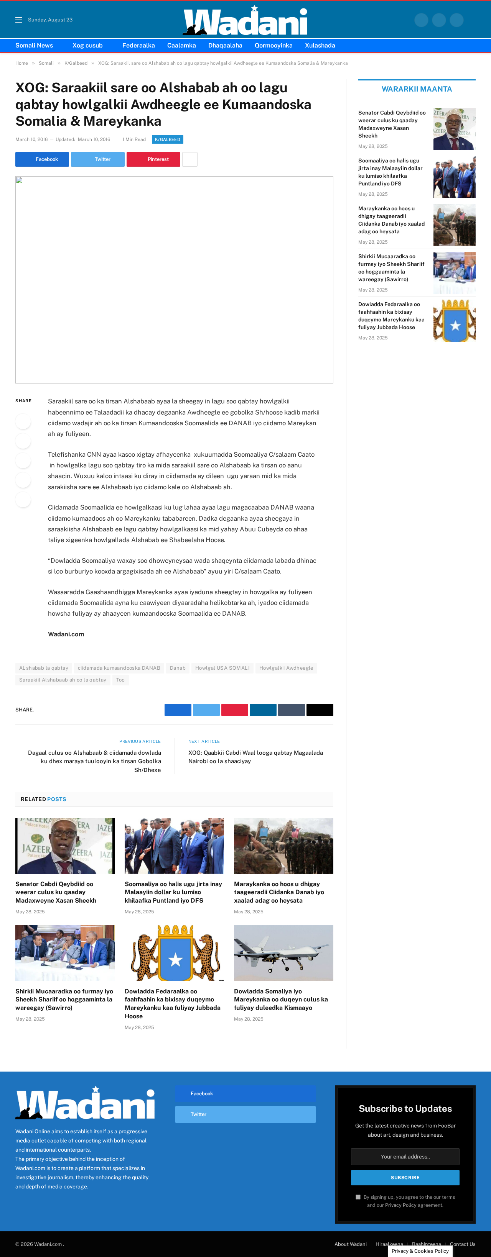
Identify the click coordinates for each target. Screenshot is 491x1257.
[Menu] (18, 20)
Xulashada (320, 45)
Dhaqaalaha (225, 45)
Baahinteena (426, 1244)
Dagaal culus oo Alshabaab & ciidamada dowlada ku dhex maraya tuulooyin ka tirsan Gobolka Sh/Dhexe (94, 761)
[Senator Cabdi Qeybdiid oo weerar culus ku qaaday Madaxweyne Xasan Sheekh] (65, 846)
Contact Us (463, 1244)
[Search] (473, 20)
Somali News (34, 45)
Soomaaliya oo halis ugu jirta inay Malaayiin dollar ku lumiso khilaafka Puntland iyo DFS (173, 892)
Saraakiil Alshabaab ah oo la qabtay (63, 680)
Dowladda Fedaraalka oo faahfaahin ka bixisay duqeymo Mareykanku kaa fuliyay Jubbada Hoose (173, 1004)
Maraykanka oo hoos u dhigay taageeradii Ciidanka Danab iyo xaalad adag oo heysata (279, 892)
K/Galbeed (167, 139)
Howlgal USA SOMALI (222, 668)
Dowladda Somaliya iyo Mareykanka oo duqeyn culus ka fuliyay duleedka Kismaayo (281, 1000)
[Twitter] (23, 441)
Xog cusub (87, 45)
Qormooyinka (274, 45)
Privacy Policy (401, 1205)
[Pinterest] (23, 480)
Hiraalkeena (389, 1244)
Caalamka (181, 45)
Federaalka (138, 45)
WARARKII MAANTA (417, 89)
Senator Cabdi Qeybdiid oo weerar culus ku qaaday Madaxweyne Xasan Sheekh (55, 892)
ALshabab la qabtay (43, 668)
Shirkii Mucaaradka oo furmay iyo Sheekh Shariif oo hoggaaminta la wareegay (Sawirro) (64, 1000)
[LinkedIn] (23, 460)
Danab (178, 668)
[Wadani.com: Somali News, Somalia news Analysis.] (245, 20)
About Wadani (350, 1244)
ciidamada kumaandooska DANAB (119, 668)
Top (120, 680)
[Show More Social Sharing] (190, 159)
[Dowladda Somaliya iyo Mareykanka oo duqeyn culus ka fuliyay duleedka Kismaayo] (283, 953)
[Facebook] (23, 421)
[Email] (23, 499)
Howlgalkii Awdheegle (286, 668)
